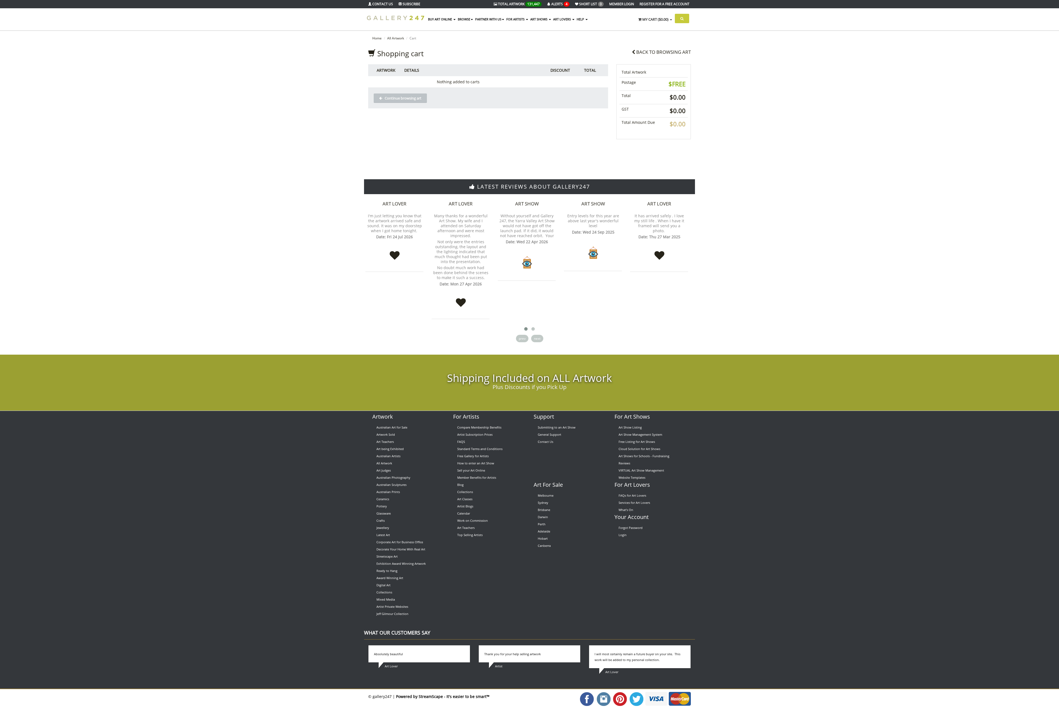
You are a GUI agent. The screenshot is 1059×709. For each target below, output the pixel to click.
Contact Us (545, 442)
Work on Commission (472, 520)
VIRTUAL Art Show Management (641, 470)
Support (544, 416)
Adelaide (544, 531)
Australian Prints (388, 492)
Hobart (543, 538)
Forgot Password (631, 528)
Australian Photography (393, 477)
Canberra (544, 546)
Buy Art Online (440, 19)
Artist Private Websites (392, 606)
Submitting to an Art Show (557, 427)
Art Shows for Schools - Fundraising (644, 456)
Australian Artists (388, 456)
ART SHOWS (539, 19)
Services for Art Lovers (634, 503)
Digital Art (383, 585)
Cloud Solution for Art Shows (639, 449)
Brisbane (544, 510)
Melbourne (545, 495)
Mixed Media (385, 599)
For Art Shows (632, 416)
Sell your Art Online (471, 470)
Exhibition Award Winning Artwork (401, 563)
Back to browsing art (663, 52)
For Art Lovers (632, 484)
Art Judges (383, 470)
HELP (581, 19)
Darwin (543, 517)
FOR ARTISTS (515, 19)
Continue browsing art (401, 98)
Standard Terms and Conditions (479, 449)
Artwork (382, 416)
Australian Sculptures (391, 485)
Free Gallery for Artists (473, 456)
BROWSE (464, 19)
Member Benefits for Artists (476, 477)
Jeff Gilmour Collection (392, 614)
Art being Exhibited (390, 449)
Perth (541, 524)
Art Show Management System (640, 434)
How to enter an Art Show (475, 463)
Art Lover (395, 203)
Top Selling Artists (470, 535)
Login (623, 535)
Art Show (527, 203)
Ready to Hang (386, 571)
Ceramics (382, 499)
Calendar (463, 513)
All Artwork (395, 38)
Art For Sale (548, 484)
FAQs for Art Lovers (632, 495)
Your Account (631, 517)
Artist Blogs (465, 506)
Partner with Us (488, 19)
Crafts (380, 520)
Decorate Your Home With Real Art (400, 549)
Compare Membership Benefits (479, 427)
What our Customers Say (397, 632)
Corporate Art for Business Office (399, 542)
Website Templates (632, 477)
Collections (384, 592)
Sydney (543, 503)
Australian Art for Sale (391, 427)
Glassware (383, 513)
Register (664, 4)
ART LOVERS (562, 19)
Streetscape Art (387, 556)
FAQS (461, 442)
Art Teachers (385, 442)
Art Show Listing (630, 427)
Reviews (624, 463)
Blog (460, 485)
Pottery (381, 506)
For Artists (466, 416)
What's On (626, 510)
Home (377, 38)
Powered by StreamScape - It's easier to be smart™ (443, 696)
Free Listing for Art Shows (637, 442)
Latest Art (383, 535)
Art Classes (464, 499)
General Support (549, 434)
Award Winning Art (389, 578)
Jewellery (382, 528)
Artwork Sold (385, 434)
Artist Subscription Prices (475, 434)
